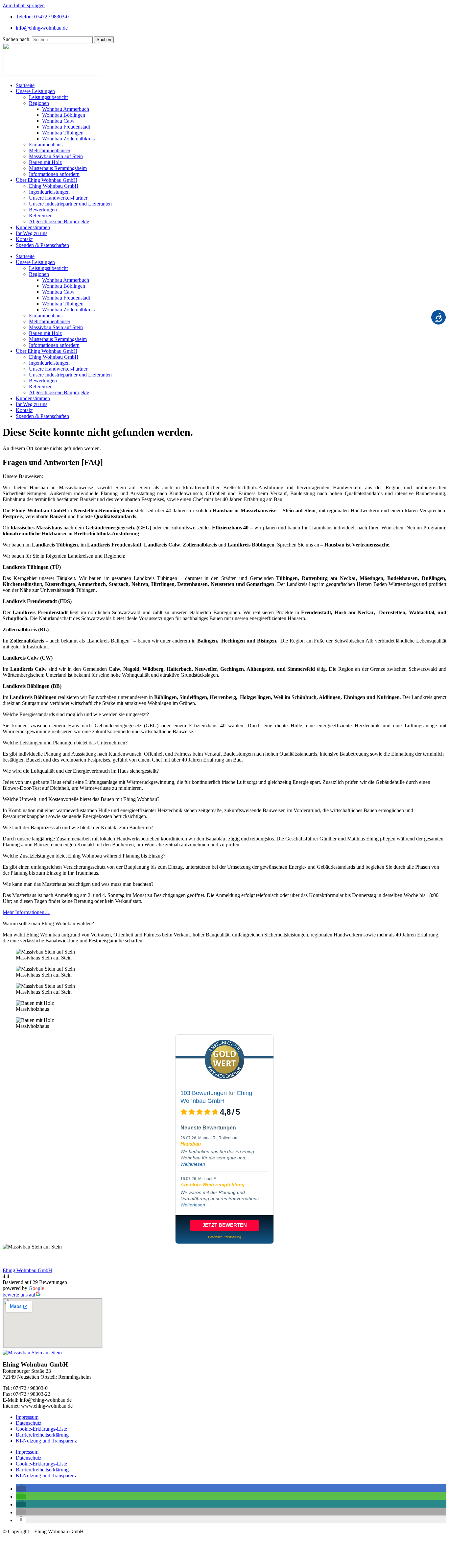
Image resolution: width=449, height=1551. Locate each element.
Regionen (39, 103)
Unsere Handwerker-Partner (58, 198)
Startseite (25, 85)
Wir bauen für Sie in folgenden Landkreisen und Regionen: (64, 556)
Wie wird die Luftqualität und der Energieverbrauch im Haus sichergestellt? (81, 771)
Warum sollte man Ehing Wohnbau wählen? (48, 923)
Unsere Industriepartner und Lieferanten (70, 203)
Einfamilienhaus (45, 144)
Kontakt (24, 239)
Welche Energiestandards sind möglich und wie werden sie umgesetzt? (76, 714)
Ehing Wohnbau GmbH (54, 186)
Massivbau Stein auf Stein (56, 156)
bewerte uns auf (19, 1294)
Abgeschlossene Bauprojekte (59, 221)
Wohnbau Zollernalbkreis (68, 138)
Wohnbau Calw (58, 121)
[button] (224, 476)
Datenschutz (28, 1423)
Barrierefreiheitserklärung (42, 1435)
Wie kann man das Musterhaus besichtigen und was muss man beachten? (78, 884)
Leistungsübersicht (48, 97)
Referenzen (41, 215)
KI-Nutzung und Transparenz (46, 1440)
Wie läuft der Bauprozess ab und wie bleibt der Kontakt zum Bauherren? (78, 827)
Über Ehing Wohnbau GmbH (46, 180)
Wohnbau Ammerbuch (65, 109)
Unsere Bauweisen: (23, 476)
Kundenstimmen (33, 227)
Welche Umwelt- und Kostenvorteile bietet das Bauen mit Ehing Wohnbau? (81, 799)
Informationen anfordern (54, 174)
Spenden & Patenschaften (42, 245)
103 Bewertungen (203, 1093)
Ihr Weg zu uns (31, 233)
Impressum (27, 1417)
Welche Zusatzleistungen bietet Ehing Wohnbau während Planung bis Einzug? (84, 856)
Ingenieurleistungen (49, 192)
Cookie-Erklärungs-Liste (41, 1429)
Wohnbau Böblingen (63, 115)
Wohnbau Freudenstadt (66, 127)
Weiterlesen (192, 1164)
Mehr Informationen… (26, 912)
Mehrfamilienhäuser (49, 150)
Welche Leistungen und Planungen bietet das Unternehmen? (65, 742)
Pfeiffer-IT (54, 1542)
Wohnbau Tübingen (62, 132)
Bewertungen (43, 209)
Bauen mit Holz (45, 162)
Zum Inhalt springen (24, 5)
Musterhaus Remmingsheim (58, 168)
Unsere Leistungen (35, 91)
